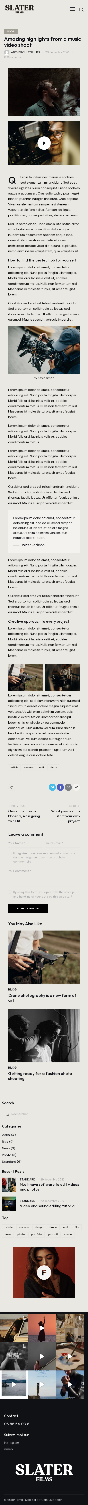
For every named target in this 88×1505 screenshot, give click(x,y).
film (76, 1227)
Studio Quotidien (50, 1500)
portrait (53, 1234)
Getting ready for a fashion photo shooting (40, 1076)
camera (29, 767)
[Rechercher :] (44, 1114)
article (14, 767)
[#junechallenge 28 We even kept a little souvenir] (70, 1356)
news (8, 1234)
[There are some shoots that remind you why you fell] (70, 1328)
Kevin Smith (46, 378)
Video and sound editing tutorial (47, 1206)
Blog (10, 31)
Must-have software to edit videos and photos (49, 1187)
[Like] (12, 787)
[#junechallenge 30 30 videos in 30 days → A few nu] (14, 1356)
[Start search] (81, 10)
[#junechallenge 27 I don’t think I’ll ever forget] (14, 1384)
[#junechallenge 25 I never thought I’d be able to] (70, 1384)
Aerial (6, 1135)
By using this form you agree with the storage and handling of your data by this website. (44, 894)
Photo (6, 1155)
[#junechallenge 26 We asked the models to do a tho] (42, 1384)
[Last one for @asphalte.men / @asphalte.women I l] (14, 1328)
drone (53, 1227)
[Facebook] (60, 787)
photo (53, 767)
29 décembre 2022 (52, 1179)
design (39, 1227)
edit (41, 767)
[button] (76, 787)
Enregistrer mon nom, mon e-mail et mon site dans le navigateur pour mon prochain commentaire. (44, 857)
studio (68, 1234)
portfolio (36, 1234)
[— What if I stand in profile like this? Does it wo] (42, 1328)
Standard (9, 1161)
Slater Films (15, 1500)
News (6, 1148)
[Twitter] (52, 787)
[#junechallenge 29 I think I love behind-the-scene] (42, 1356)
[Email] (68, 787)
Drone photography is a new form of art (42, 998)
